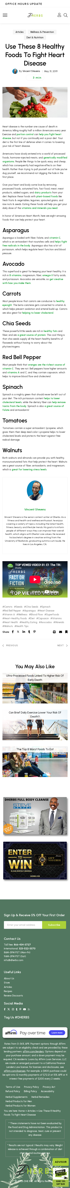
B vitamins (15, 275)
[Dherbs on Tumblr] (16, 1009)
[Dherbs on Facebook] (4, 1009)
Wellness (22, 614)
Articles (19, 32)
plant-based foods (47, 196)
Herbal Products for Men (19, 1101)
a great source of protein (31, 335)
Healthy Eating (29, 622)
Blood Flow (37, 614)
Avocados (46, 622)
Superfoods (52, 614)
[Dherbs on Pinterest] (20, 1009)
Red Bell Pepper (12, 610)
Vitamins (57, 618)
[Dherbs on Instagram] (13, 1009)
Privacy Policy (31, 1086)
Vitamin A (9, 614)
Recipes (8, 991)
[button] (35, 78)
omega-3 (47, 275)
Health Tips (22, 626)
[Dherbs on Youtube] (24, 1009)
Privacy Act (49, 1086)
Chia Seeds (32, 606)
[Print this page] (54, 632)
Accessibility (47, 1091)
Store (7, 982)
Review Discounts (13, 995)
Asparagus (30, 610)
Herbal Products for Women (20, 1105)
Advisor (61, 1161)
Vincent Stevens (31, 71)
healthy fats (50, 331)
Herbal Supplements (17, 1097)
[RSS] (29, 1009)
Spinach (46, 606)
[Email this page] (60, 632)
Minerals (59, 622)
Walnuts (8, 626)
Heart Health (11, 622)
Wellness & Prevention (42, 32)
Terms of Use (13, 1086)
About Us (9, 978)
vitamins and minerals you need (39, 208)
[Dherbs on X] (8, 1009)
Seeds (19, 606)
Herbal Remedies (40, 1097)
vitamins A (13, 372)
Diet (32, 618)
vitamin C (54, 237)
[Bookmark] (66, 632)
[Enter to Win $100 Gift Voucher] (35, 860)
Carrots (8, 606)
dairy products (43, 192)
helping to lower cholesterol (37, 312)
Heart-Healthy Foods (15, 618)
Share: (5, 632)
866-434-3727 (22, 944)
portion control (25, 134)
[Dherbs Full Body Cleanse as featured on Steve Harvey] (35, 815)
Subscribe (54, 924)
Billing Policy (30, 1091)
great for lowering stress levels (29, 469)
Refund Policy (13, 1091)
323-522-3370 (27, 948)
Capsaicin (43, 618)
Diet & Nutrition (35, 37)
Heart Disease (46, 610)
